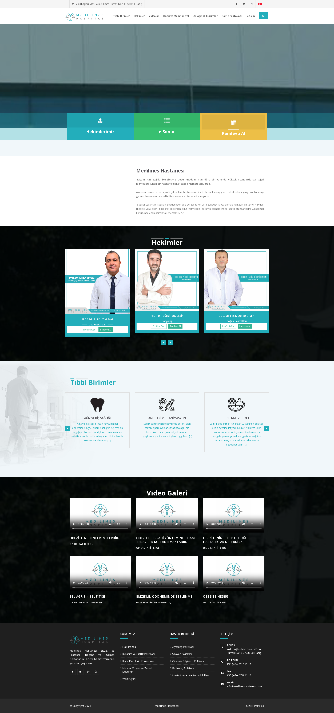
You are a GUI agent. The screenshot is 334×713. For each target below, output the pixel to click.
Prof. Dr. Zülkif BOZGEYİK (167, 315)
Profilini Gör (89, 329)
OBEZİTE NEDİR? (216, 596)
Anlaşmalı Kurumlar (205, 16)
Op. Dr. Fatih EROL (81, 544)
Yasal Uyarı (129, 678)
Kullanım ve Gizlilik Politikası (138, 654)
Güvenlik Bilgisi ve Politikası (188, 661)
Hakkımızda (129, 646)
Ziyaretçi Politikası (183, 646)
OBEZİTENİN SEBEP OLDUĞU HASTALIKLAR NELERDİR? (225, 540)
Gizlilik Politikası (255, 705)
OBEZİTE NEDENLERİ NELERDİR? (95, 538)
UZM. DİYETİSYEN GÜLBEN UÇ (153, 602)
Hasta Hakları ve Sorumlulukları (190, 675)
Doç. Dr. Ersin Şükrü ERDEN (237, 315)
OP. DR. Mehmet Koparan (86, 602)
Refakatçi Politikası (183, 668)
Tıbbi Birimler (121, 16)
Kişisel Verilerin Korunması (138, 661)
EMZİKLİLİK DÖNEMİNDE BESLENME (164, 596)
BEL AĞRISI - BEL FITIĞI (87, 596)
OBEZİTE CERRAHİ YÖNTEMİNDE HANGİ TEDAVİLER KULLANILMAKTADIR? (167, 540)
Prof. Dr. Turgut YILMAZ (97, 319)
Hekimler (139, 16)
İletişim (250, 16)
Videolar (154, 16)
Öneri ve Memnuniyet (176, 16)
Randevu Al (105, 329)
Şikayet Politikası (182, 654)
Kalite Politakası (232, 16)
